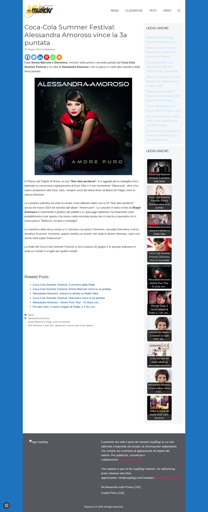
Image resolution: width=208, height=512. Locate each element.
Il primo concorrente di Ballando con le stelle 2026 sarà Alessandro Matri (162, 96)
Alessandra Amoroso (38, 318)
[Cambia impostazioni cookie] (6, 505)
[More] (59, 57)
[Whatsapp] (53, 57)
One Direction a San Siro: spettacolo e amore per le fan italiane (60, 325)
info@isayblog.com (131, 459)
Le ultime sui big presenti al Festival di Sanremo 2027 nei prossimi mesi (163, 135)
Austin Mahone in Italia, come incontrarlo (49, 322)
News (115, 10)
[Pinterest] (46, 57)
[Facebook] (27, 57)
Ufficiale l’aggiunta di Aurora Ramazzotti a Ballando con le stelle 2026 (163, 81)
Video (167, 10)
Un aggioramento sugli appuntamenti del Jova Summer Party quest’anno (162, 67)
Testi (153, 10)
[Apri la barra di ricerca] (179, 11)
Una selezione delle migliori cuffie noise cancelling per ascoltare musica (163, 121)
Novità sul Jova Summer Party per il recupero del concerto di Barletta (161, 52)
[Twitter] (34, 57)
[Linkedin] (40, 57)
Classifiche (134, 10)
